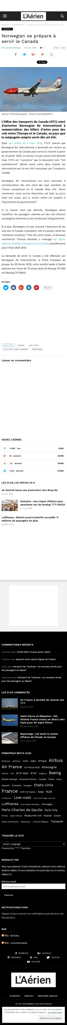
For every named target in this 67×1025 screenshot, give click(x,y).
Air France (12, 767)
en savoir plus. (55, 1012)
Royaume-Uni (32, 815)
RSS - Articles (11, 935)
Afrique (42, 761)
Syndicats (25, 822)
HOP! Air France (27, 792)
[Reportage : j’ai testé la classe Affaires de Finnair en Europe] (10, 738)
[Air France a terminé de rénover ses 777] (10, 704)
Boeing (55, 773)
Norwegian (37, 349)
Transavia (57, 821)
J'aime (61, 448)
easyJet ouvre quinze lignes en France (36, 659)
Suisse (57, 815)
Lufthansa (10, 804)
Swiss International (10, 822)
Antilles (5, 773)
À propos (15, 996)
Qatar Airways (16, 816)
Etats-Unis (43, 785)
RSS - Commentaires (15, 942)
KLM (49, 791)
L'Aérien (30, 1003)
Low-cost (34, 345)
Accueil (5, 25)
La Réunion (7, 798)
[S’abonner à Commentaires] (3, 942)
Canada (21, 345)
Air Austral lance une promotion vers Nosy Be (30, 490)
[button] (62, 16)
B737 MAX (22, 773)
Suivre (61, 456)
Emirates (16, 785)
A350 (25, 761)
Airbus (56, 760)
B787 (34, 773)
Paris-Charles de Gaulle (22, 810)
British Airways (9, 779)
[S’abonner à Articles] (3, 935)
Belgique (43, 774)
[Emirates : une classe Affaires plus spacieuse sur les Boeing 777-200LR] (10, 505)
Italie (41, 791)
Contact (29, 996)
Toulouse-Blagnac (40, 822)
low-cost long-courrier (15, 349)
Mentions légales (47, 996)
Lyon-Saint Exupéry (30, 804)
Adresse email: (9, 881)
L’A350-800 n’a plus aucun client (33, 652)
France (10, 791)
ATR (12, 774)
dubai (58, 779)
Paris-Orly (51, 810)
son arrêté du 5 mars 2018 (25, 143)
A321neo (16, 761)
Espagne (28, 785)
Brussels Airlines (28, 779)
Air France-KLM (31, 767)
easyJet (6, 785)
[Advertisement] (33, 6)
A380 (33, 761)
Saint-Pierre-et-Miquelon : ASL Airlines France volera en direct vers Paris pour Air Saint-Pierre (42, 719)
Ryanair (48, 815)
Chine (51, 779)
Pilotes (5, 816)
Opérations (18, 25)
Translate (25, 848)
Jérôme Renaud (13, 48)
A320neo (6, 761)
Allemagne (49, 767)
